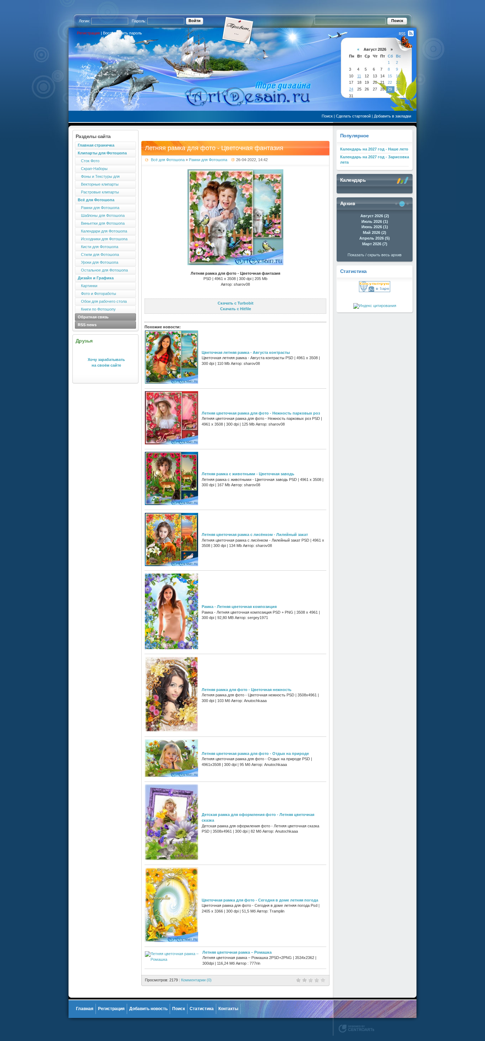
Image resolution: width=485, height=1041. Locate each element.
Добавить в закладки (392, 116)
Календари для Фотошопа (102, 231)
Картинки (87, 286)
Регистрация (88, 33)
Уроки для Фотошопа (98, 262)
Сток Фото (88, 161)
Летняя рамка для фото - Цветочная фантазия (214, 148)
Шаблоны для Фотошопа (101, 215)
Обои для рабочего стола (102, 301)
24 (351, 89)
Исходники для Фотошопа (102, 239)
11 (359, 76)
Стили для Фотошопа (98, 254)
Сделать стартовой (353, 116)
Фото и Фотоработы (97, 293)
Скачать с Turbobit (236, 303)
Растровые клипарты (98, 192)
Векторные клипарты (98, 184)
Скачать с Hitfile (235, 309)
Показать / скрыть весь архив (375, 255)
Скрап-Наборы (93, 168)
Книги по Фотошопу (97, 309)
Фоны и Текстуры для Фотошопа (97, 177)
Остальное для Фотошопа (103, 270)
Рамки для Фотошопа (98, 208)
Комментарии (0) (196, 980)
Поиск (327, 116)
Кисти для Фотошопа (98, 247)
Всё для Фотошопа (168, 160)
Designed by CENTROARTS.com (356, 1028)
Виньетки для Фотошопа (101, 223)
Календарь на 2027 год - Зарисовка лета (374, 160)
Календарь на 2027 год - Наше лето (374, 149)
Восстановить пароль (122, 33)
